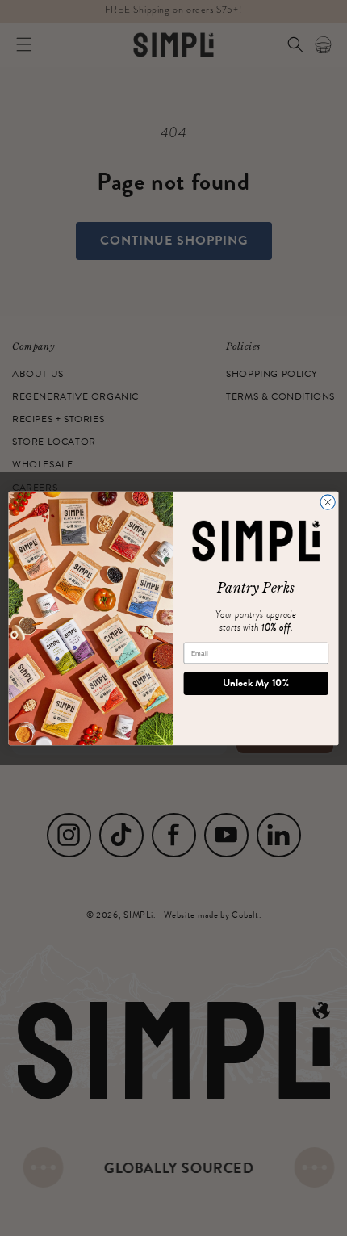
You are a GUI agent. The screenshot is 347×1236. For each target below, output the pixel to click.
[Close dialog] (327, 501)
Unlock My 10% (256, 682)
